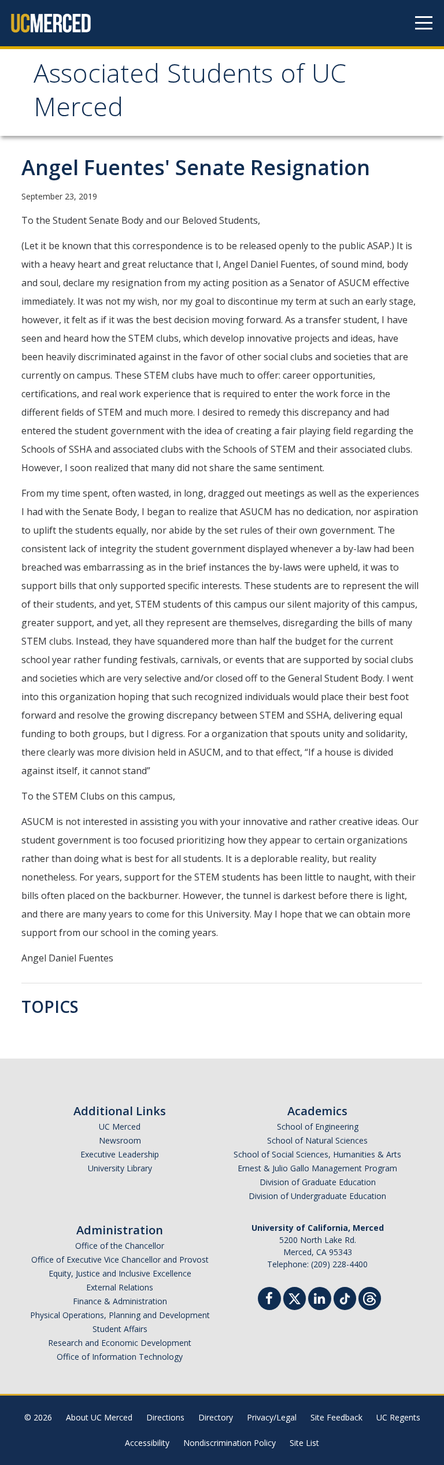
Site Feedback (336, 1417)
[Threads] (369, 1297)
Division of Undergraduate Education (317, 1195)
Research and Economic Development (119, 1342)
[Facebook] (269, 1299)
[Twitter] (294, 1297)
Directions (165, 1417)
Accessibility (147, 1442)
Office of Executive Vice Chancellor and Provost (120, 1259)
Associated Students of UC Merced (190, 94)
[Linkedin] (319, 1299)
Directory (215, 1417)
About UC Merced (99, 1417)
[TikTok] (345, 1297)
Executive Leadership (119, 1154)
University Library (120, 1168)
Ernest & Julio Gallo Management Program (317, 1168)
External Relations (119, 1287)
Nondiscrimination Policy (229, 1442)
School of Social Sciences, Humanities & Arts (317, 1154)
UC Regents (398, 1417)
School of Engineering (317, 1126)
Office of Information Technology (120, 1356)
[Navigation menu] (423, 23)
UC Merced (119, 1126)
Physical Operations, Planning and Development (120, 1314)
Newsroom (120, 1140)
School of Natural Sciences (317, 1140)
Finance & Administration (120, 1301)
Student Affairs (119, 1328)
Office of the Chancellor (119, 1245)
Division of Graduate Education (318, 1182)
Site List (304, 1442)
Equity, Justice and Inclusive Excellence (120, 1273)
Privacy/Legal (272, 1417)
